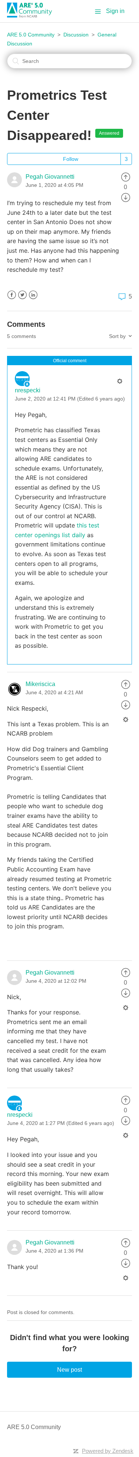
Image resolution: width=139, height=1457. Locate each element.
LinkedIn (33, 295)
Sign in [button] (115, 11)
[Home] (32, 15)
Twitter (22, 295)
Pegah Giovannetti (50, 176)
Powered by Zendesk (107, 1451)
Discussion (76, 35)
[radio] (125, 176)
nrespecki (27, 390)
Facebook (11, 295)
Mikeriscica (40, 684)
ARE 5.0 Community (30, 35)
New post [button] (69, 1370)
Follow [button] (70, 159)
